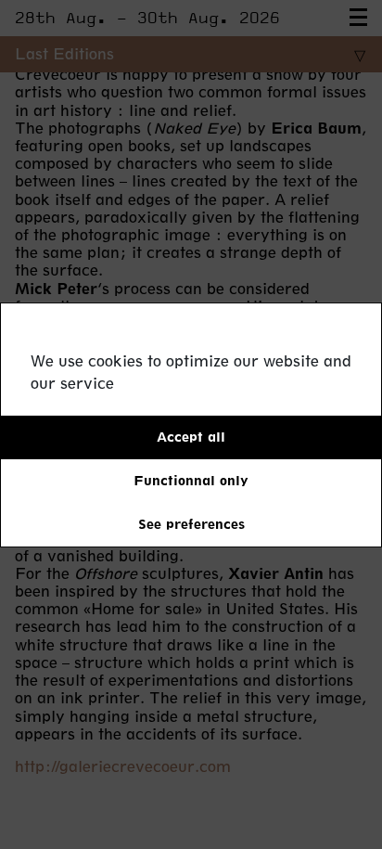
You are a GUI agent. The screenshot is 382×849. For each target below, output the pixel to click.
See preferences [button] (191, 524)
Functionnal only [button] (191, 480)
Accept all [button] (191, 436)
